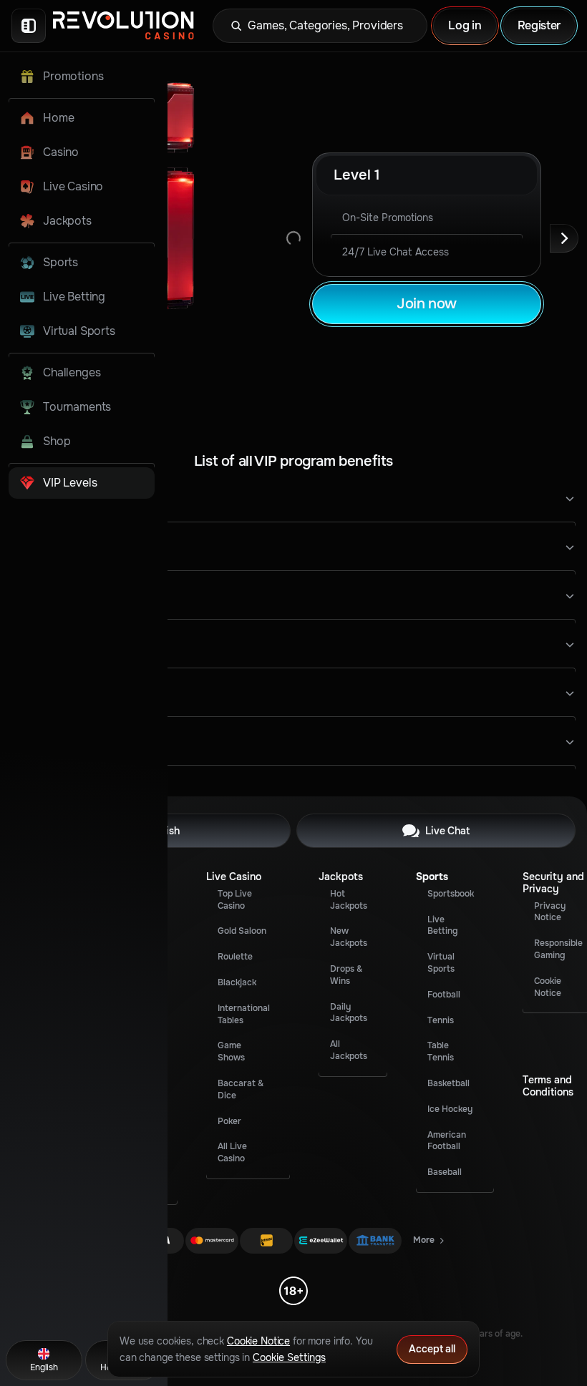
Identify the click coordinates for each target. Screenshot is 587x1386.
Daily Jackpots (348, 1013)
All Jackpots (348, 1050)
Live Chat (447, 830)
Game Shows (231, 1051)
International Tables (244, 1014)
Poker (229, 1121)
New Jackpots (348, 937)
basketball (448, 1083)
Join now (427, 304)
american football (446, 1141)
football (443, 994)
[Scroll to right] (564, 238)
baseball (444, 1172)
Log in (464, 25)
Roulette (235, 956)
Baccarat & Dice (240, 1089)
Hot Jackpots (348, 900)
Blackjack (237, 982)
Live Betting (442, 925)
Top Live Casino (235, 900)
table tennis (440, 1051)
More (429, 1242)
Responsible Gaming (558, 949)
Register (539, 25)
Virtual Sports (441, 963)
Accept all (432, 1348)
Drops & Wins (346, 975)
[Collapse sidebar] (28, 26)
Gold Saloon (242, 931)
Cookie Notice (547, 987)
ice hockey (449, 1109)
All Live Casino (232, 1152)
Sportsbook (450, 893)
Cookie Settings (289, 1357)
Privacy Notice (550, 912)
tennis (440, 1020)
